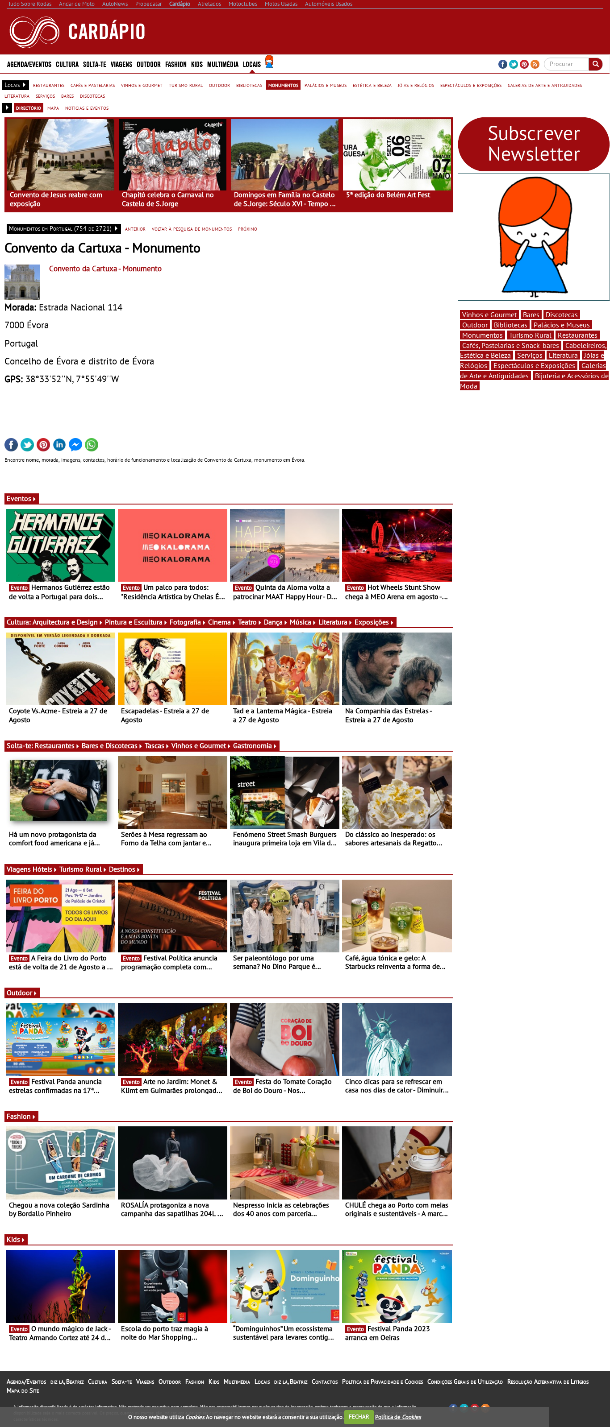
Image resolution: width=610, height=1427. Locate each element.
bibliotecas (249, 85)
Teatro (247, 621)
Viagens (145, 1381)
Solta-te (122, 1381)
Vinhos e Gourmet (198, 745)
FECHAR (359, 1416)
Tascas (154, 745)
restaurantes (48, 85)
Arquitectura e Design (65, 621)
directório (28, 107)
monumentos (283, 85)
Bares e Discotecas (110, 745)
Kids (197, 64)
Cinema (219, 621)
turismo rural (186, 85)
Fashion (176, 64)
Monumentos (482, 335)
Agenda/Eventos (29, 64)
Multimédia (237, 1381)
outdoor (219, 85)
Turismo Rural (80, 868)
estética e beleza (372, 85)
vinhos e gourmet (142, 85)
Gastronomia (252, 745)
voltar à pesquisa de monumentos (192, 228)
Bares (531, 314)
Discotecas (562, 314)
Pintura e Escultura (134, 621)
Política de (398, 1416)
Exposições (372, 621)
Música (300, 621)
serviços (45, 95)
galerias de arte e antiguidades (545, 85)
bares (67, 95)
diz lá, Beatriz (67, 1381)
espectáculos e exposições (470, 85)
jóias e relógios (416, 85)
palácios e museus (326, 85)
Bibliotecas (510, 324)
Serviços (530, 355)
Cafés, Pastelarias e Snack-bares (510, 345)
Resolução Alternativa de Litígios (548, 1381)
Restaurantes (55, 745)
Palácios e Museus (562, 324)
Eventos (19, 498)
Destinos (122, 868)
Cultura (97, 1381)
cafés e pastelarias (93, 85)
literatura (16, 95)
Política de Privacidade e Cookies (382, 1381)
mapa (53, 107)
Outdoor (149, 64)
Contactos (325, 1381)
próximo (247, 228)
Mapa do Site (23, 1390)
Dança (273, 621)
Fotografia (185, 621)
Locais (262, 1381)
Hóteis (42, 868)
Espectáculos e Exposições (534, 365)
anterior (135, 228)
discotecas (92, 95)
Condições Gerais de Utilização (465, 1381)
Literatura (332, 621)
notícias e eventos (87, 107)
